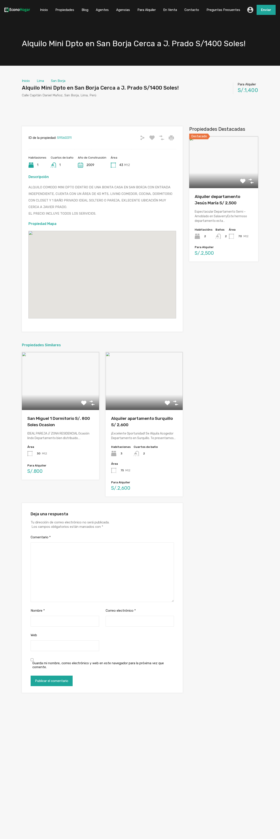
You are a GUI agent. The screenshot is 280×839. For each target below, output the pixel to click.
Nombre (38, 611)
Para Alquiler (146, 10)
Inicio (44, 10)
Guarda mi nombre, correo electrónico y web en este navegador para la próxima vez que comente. (98, 665)
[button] (102, 268)
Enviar (266, 10)
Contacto (191, 10)
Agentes (102, 10)
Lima (40, 81)
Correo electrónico (121, 611)
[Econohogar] (17, 10)
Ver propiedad (223, 178)
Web (34, 635)
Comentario (41, 537)
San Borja (58, 81)
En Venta (170, 10)
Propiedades (64, 10)
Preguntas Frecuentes (223, 10)
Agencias (123, 10)
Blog (85, 10)
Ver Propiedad (60, 398)
